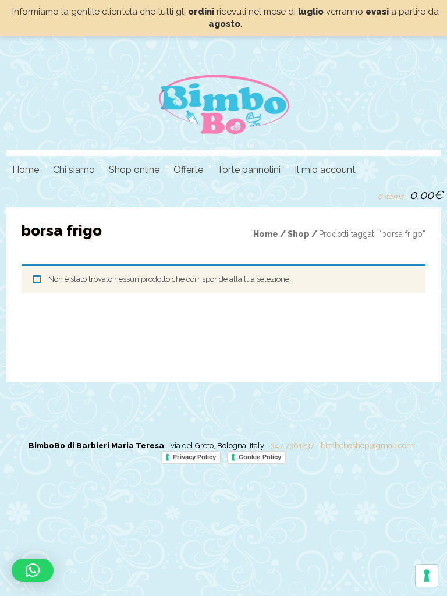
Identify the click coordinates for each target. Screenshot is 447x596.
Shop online (134, 169)
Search (344, 194)
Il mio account (325, 169)
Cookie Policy (260, 457)
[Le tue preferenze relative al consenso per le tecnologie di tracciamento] (427, 576)
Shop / (303, 234)
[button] (33, 570)
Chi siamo (74, 169)
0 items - (410, 195)
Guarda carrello (363, 194)
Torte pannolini (249, 169)
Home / (270, 234)
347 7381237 (292, 445)
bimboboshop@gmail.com (367, 445)
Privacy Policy (194, 457)
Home (25, 169)
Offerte (188, 169)
